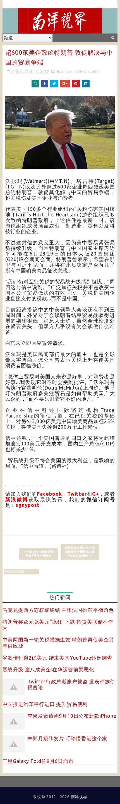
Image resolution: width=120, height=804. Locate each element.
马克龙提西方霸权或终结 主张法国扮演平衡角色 (58, 610)
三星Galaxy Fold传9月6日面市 (38, 761)
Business (65, 71)
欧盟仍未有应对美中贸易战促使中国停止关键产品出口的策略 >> (80, 551)
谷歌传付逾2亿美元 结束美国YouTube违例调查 (57, 657)
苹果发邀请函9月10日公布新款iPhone (72, 716)
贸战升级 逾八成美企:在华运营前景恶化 (48, 669)
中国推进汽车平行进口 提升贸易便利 (45, 704)
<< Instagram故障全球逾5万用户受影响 (38, 553)
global (94, 71)
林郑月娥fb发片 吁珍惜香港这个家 (68, 738)
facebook (14, 571)
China (80, 71)
